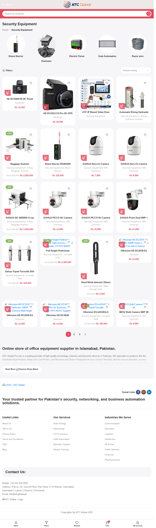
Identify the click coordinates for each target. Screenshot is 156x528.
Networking (58, 428)
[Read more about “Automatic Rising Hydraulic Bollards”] (122, 106)
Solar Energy (59, 423)
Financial (109, 454)
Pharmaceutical (112, 460)
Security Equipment (96, 116)
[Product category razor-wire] (137, 47)
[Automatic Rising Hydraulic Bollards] (134, 94)
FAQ (4, 444)
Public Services (112, 449)
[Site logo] (77, 4)
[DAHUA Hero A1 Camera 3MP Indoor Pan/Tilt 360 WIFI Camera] (96, 146)
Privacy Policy (9, 434)
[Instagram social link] (143, 392)
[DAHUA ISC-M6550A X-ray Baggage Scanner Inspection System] (20, 199)
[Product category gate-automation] (107, 47)
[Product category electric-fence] (77, 47)
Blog (4, 449)
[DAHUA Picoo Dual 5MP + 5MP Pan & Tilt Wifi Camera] (134, 199)
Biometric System (61, 444)
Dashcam (19, 102)
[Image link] (13, 385)
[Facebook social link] (138, 392)
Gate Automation (61, 439)
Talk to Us (7, 428)
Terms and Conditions (12, 439)
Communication (112, 423)
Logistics (109, 434)
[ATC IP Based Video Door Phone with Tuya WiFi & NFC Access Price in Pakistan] (96, 94)
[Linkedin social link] (149, 392)
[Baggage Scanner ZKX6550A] (20, 146)
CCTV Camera (60, 434)
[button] (8, 93)
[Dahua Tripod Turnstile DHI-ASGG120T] (20, 253)
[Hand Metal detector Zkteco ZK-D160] (96, 258)
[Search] (148, 13)
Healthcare (110, 439)
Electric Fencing (61, 449)
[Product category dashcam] (46, 49)
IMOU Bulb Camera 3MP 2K (134, 312)
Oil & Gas (109, 444)
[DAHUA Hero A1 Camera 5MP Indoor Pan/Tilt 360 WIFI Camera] (134, 146)
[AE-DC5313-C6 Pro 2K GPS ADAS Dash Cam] (58, 94)
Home (5, 30)
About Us (6, 423)
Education (109, 428)
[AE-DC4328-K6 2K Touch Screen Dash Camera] (20, 87)
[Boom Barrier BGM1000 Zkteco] (58, 146)
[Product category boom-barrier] (16, 47)
